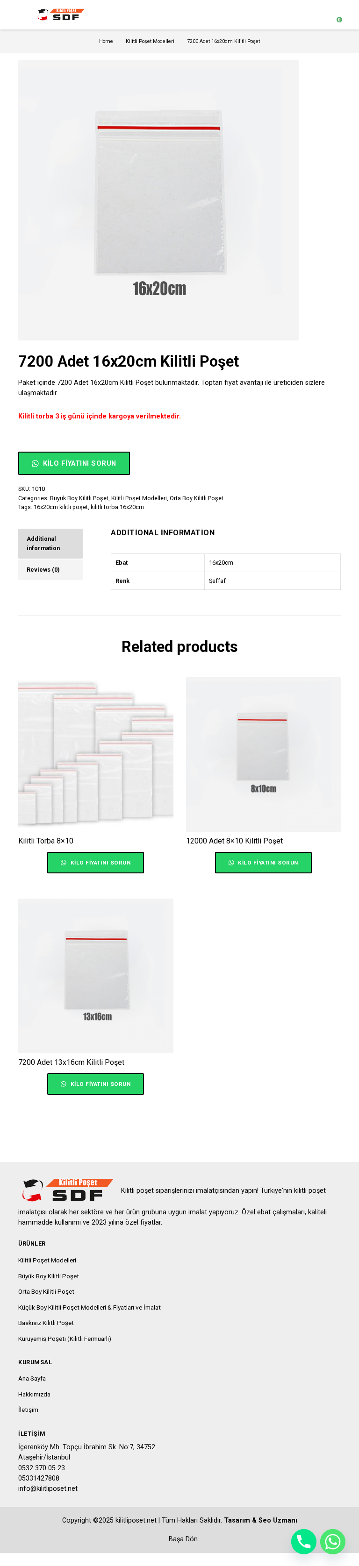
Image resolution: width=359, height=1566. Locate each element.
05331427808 (38, 1478)
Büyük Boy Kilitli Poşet (79, 498)
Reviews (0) (43, 569)
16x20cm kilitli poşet (61, 506)
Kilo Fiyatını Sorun (78, 463)
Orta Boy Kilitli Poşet (196, 498)
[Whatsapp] (332, 1541)
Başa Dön (182, 1539)
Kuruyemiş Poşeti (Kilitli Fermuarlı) (64, 1338)
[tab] (50, 544)
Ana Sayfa (32, 1378)
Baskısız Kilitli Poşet (46, 1322)
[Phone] (303, 1541)
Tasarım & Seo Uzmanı (260, 1520)
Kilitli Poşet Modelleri (150, 41)
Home (106, 41)
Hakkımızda (34, 1394)
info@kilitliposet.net (48, 1489)
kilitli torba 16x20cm (117, 506)
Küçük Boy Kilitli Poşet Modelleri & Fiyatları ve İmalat (89, 1307)
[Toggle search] (317, 15)
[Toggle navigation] (22, 15)
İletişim (28, 1409)
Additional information (43, 543)
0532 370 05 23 (41, 1468)
